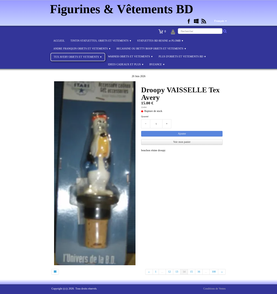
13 (176, 271)
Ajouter (182, 133)
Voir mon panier (182, 142)
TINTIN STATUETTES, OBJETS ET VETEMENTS (101, 40)
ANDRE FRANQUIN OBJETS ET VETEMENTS (82, 48)
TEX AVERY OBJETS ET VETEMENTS (78, 56)
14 (184, 271)
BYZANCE (157, 64)
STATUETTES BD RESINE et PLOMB (160, 40)
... (162, 271)
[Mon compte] (173, 32)
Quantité (144, 116)
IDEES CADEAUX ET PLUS (126, 64)
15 (191, 271)
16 (198, 271)
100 (214, 271)
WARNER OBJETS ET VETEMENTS (130, 56)
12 (169, 271)
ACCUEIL (59, 40)
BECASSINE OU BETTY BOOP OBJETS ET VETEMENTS (151, 48)
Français (220, 21)
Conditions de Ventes (214, 288)
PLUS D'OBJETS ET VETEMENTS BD (182, 56)
